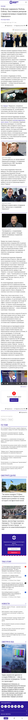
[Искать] (22, 718)
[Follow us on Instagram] (12, 706)
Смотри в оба (8, 642)
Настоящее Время (5, 19)
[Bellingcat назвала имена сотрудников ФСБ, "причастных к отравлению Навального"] (14, 195)
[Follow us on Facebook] (2, 706)
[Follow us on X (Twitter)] (5, 706)
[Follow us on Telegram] (15, 706)
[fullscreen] (25, 101)
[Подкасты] (22, 706)
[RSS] (18, 706)
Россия (3, 6)
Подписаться (14, 400)
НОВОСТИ (6, 604)
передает (5, 106)
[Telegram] (14, 718)
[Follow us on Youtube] (9, 706)
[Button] (8, 26)
